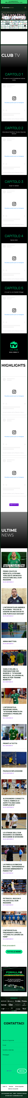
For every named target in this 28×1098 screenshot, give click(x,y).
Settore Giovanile (13, 1089)
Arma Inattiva (9, 641)
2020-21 (11, 582)
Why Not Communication (15, 1095)
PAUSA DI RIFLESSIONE (13, 771)
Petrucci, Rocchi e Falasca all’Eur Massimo (12, 901)
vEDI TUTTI (13, 504)
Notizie (11, 1086)
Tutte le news (14, 952)
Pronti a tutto (10, 743)
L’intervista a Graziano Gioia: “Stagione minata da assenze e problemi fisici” (12, 711)
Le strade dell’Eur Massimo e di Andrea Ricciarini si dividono (13, 835)
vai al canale (13, 352)
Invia (22, 1071)
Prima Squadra (19, 1086)
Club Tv (5, 1086)
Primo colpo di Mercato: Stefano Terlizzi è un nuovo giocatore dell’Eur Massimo (12, 575)
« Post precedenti (8, 945)
